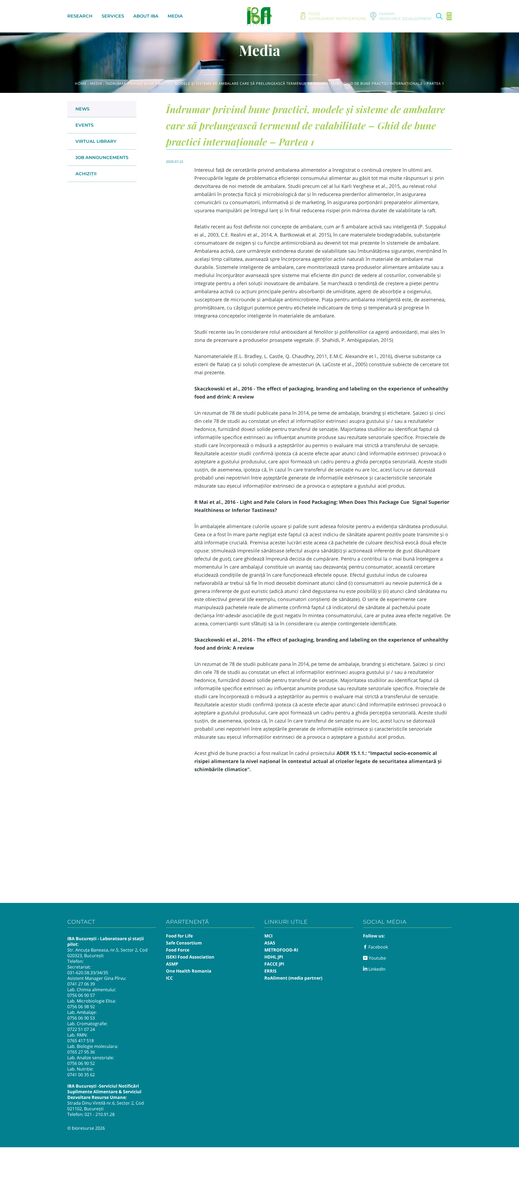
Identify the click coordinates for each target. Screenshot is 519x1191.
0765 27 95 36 (81, 1052)
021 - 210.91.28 (100, 1114)
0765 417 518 (80, 1041)
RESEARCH (79, 16)
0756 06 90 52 (81, 1063)
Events (84, 125)
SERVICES (113, 16)
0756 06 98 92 (81, 1007)
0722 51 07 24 (81, 1029)
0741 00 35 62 (81, 1075)
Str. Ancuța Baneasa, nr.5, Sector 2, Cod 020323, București (107, 953)
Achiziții (86, 173)
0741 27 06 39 (81, 984)
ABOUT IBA (145, 16)
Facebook (377, 947)
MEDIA (175, 16)
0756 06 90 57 (81, 995)
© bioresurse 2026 (86, 1128)
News (82, 109)
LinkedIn (376, 969)
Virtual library (96, 141)
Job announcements (101, 157)
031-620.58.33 (81, 973)
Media (96, 83)
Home (80, 83)
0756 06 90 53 (81, 1018)
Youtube (377, 958)
